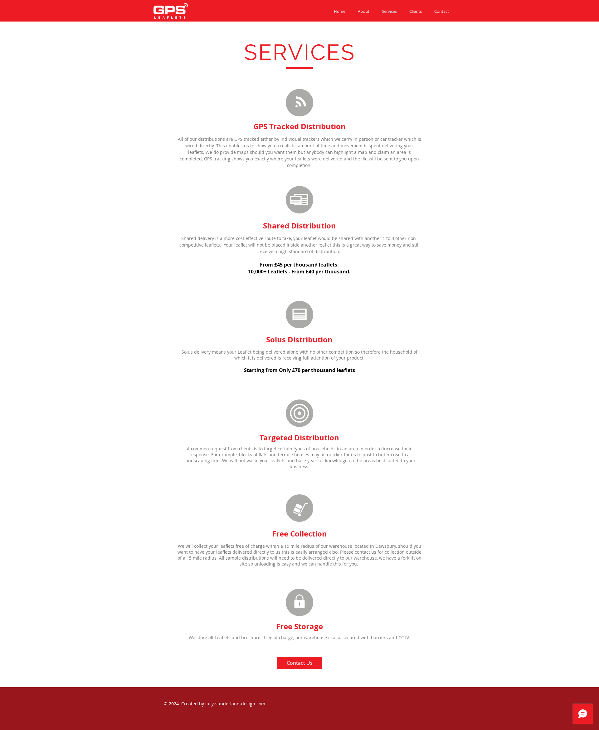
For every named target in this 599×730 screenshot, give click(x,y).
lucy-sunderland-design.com (235, 704)
